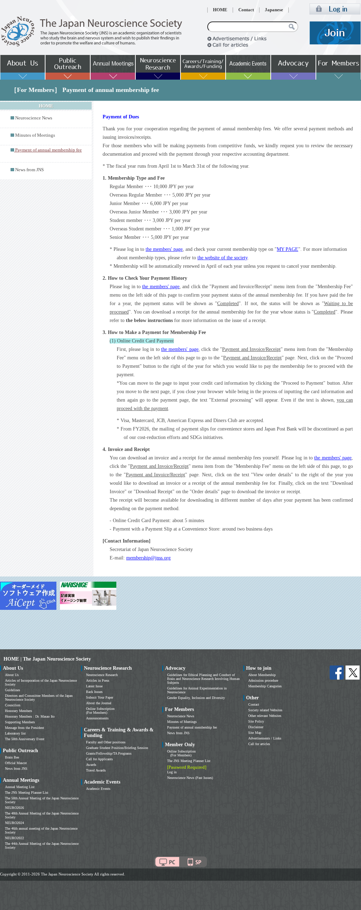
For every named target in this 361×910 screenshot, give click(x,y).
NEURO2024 (14, 823)
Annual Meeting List (20, 787)
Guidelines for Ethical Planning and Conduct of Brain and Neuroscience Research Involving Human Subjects (203, 679)
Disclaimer (255, 727)
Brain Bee (12, 757)
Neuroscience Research (102, 675)
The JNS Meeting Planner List (26, 792)
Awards (91, 765)
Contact (246, 9)
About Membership (262, 675)
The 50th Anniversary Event (24, 739)
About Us (12, 675)
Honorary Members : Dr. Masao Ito (30, 716)
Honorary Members (18, 711)
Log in (172, 772)
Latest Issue (94, 686)
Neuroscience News (33, 118)
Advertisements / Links (264, 738)
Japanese (274, 9)
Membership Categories (265, 686)
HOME (220, 9)
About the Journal (98, 703)
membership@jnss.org (148, 558)
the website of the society (222, 257)
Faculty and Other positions (106, 742)
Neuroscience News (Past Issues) (190, 778)
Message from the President (24, 728)
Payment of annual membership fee (192, 727)
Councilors (12, 705)
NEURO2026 (14, 808)
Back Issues (94, 692)
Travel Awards (96, 770)
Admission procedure (263, 680)
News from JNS (29, 169)
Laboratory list (15, 733)
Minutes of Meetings (35, 135)
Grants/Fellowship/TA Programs (108, 753)
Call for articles (259, 744)
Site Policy (256, 721)
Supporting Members (20, 722)
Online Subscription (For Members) (100, 710)
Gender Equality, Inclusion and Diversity (196, 698)
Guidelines (12, 690)
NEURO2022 (14, 838)
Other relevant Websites (264, 716)
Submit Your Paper (99, 697)
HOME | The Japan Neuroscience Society (47, 659)
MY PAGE (287, 249)
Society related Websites (265, 710)
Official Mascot (16, 763)
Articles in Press (97, 680)
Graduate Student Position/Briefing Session (117, 748)
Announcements (97, 718)
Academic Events (98, 789)
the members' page (164, 249)
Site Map (254, 733)
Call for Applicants (99, 759)
